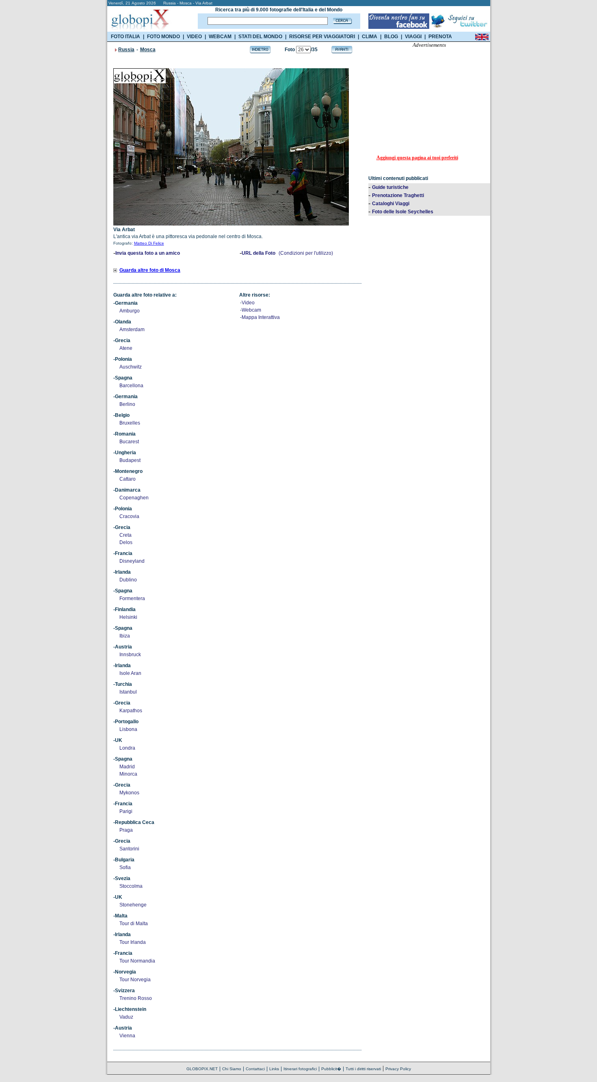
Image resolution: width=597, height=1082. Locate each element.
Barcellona (131, 385)
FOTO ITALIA (125, 36)
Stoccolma (131, 886)
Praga (126, 830)
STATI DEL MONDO (260, 36)
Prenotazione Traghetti (398, 195)
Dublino (128, 580)
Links (274, 1069)
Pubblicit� (331, 1069)
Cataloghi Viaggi (390, 203)
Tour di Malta (133, 923)
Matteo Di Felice (149, 243)
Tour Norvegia (135, 979)
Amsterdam (132, 329)
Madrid (127, 767)
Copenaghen (134, 498)
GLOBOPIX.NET (202, 1069)
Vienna (127, 1036)
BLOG (391, 36)
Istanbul (128, 692)
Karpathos (130, 710)
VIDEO (194, 36)
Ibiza (124, 636)
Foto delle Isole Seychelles (402, 212)
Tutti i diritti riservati (363, 1069)
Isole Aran (130, 673)
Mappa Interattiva (261, 317)
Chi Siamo (231, 1069)
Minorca (128, 774)
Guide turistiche (390, 187)
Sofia (125, 867)
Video (248, 303)
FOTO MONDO (163, 36)
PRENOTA (440, 36)
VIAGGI (413, 36)
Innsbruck (130, 654)
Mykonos (129, 793)
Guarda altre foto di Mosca (149, 270)
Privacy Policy (398, 1069)
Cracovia (129, 516)
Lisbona (128, 729)
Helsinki (128, 617)
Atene (125, 348)
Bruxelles (129, 423)
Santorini (129, 849)
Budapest (130, 460)
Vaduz (126, 1017)
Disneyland (132, 561)
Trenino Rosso (135, 998)
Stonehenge (133, 905)
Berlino (127, 404)
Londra (127, 748)
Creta (125, 535)
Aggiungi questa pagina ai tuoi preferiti (417, 157)
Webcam (251, 310)
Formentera (132, 598)
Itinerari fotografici (300, 1069)
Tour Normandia (137, 961)
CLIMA (369, 36)
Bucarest (129, 442)
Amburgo (129, 311)
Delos (125, 542)
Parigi (125, 811)
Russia (126, 49)
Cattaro (127, 479)
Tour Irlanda (132, 942)
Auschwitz (130, 367)
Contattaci (255, 1069)
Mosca (148, 49)
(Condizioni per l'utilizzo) (306, 253)
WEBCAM (220, 36)
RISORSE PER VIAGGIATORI (322, 36)
